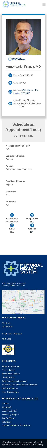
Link (32, 232)
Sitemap (39, 444)
